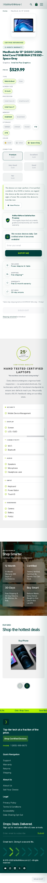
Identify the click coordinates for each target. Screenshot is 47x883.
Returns (6, 768)
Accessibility (8, 811)
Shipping (7, 772)
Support (7, 760)
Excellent (34, 156)
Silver (21, 143)
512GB (27, 127)
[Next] (27, 686)
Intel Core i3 (9, 101)
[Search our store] (31, 4)
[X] (19, 868)
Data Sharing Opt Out (13, 815)
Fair (12, 177)
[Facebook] (24, 868)
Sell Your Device (10, 789)
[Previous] (20, 686)
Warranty (7, 764)
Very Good (13, 166)
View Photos (15, 205)
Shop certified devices (15, 738)
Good (34, 166)
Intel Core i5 (23, 101)
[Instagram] (10, 868)
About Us (7, 785)
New (21, 81)
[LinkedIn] (15, 868)
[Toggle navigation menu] (41, 4)
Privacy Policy (9, 802)
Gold (9, 143)
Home (5, 11)
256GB (17, 127)
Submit (40, 833)
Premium (12, 156)
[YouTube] (5, 868)
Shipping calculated (10, 317)
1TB (35, 127)
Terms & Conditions (12, 806)
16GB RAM (21, 117)
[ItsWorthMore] (12, 4)
